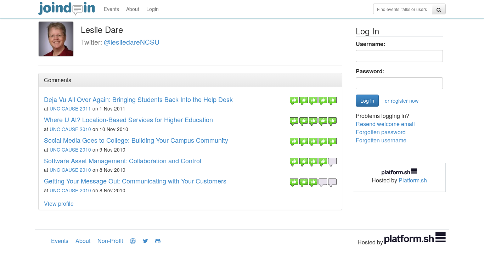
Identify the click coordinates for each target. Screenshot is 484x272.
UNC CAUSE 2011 (70, 108)
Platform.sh (413, 180)
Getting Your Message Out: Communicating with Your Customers (135, 180)
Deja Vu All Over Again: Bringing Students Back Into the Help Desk (138, 99)
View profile (59, 203)
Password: (370, 71)
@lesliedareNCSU (131, 41)
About (132, 8)
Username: (370, 44)
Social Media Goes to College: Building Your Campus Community (136, 139)
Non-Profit (110, 241)
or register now (401, 100)
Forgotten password (381, 132)
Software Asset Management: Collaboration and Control (122, 160)
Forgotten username (381, 140)
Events (111, 8)
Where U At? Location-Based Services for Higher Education (128, 119)
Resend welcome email (385, 124)
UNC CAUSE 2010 (70, 128)
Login (152, 8)
